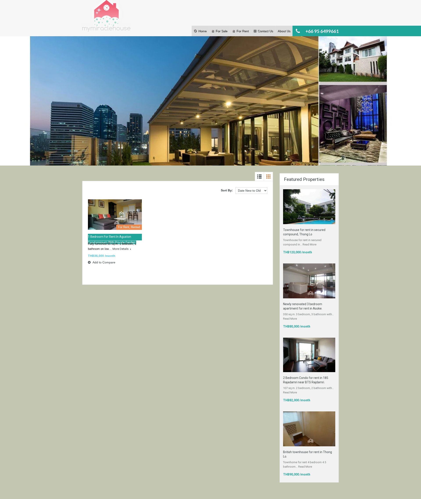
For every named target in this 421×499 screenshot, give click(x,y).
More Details (120, 248)
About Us (284, 31)
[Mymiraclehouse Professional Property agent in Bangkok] (106, 18)
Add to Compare (103, 262)
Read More (309, 244)
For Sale (221, 31)
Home (202, 31)
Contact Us (265, 31)
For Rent (242, 31)
